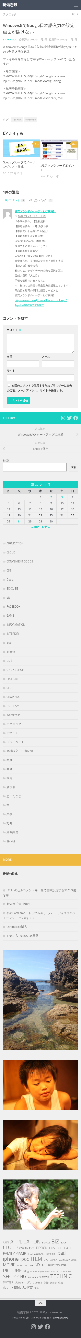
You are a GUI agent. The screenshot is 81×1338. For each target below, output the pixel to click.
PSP (53, 1271)
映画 (60, 1282)
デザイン (12, 733)
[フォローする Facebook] (75, 418)
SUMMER (44, 1277)
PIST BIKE (12, 679)
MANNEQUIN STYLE (67, 1260)
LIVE (9, 661)
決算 (36, 1288)
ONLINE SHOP (15, 670)
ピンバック (42, 200)
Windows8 (30, 119)
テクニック (10, 14)
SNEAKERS (33, 1277)
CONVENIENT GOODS (19, 561)
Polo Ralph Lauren (41, 1271)
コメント (16, 200)
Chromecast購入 (16, 927)
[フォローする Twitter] (69, 418)
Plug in (27, 1271)
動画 (9, 769)
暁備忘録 (10, 5)
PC (44, 1265)
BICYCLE (46, 1242)
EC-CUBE (12, 588)
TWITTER (8, 1282)
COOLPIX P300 (26, 1248)
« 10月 (35, 527)
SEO (9, 688)
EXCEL (68, 1248)
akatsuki (11, 39)
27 (19, 521)
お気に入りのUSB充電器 (22, 936)
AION (6, 1242)
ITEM (36, 1259)
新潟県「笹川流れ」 (19, 904)
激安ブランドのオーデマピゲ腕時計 (35, 211)
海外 (9, 823)
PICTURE (12, 1270)
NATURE (29, 1265)
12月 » (45, 527)
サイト (11, 370)
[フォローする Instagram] (63, 418)
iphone (10, 652)
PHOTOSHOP (57, 1265)
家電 (9, 778)
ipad (9, 642)
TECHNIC (17, 119)
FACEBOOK (13, 606)
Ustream (20, 1282)
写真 (9, 760)
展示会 (10, 787)
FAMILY (9, 1253)
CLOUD (10, 552)
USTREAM (12, 706)
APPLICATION (15, 543)
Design (10, 579)
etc (8, 597)
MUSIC (20, 1265)
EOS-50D (56, 1248)
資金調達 (12, 832)
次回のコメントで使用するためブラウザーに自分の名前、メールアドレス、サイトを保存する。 (39, 388)
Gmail (30, 1254)
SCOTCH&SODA (64, 1271)
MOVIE (9, 1265)
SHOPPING (13, 697)
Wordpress (34, 1282)
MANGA (53, 1260)
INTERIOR (12, 633)
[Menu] (76, 5)
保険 (46, 1282)
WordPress (13, 715)
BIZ (55, 1241)
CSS (8, 570)
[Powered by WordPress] (27, 1318)
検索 (6, 461)
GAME (10, 615)
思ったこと (13, 796)
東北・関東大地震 (18, 1287)
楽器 (9, 814)
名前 (9, 356)
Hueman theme (60, 1317)
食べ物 (10, 841)
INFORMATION (15, 624)
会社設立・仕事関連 (19, 751)
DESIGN (42, 1248)
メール (46, 356)
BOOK (63, 1242)
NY (37, 1264)
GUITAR (39, 1254)
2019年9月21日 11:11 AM (32, 216)
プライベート (15, 742)
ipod (24, 1259)
